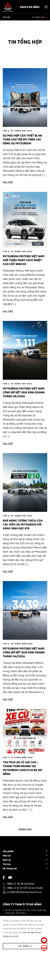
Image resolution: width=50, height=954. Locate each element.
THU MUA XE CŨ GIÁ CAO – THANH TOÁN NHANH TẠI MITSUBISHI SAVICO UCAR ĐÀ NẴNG (22, 767)
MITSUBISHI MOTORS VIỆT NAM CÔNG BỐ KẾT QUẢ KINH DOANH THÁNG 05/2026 (24, 392)
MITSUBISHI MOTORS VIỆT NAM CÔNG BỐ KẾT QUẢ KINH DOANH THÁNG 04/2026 (24, 652)
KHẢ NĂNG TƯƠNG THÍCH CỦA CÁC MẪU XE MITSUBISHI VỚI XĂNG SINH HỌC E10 (22, 524)
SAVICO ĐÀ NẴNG (30, 6)
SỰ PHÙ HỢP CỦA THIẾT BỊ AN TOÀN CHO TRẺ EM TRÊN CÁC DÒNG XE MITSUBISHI (22, 139)
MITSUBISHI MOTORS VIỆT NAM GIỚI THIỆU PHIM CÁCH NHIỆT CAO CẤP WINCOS (23, 260)
